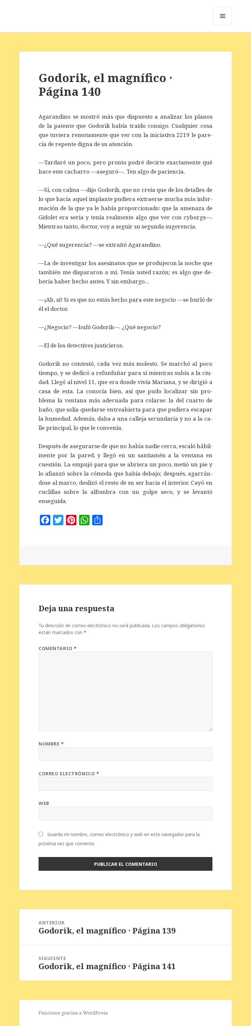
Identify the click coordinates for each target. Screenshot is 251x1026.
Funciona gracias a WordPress (73, 1013)
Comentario (58, 648)
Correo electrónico (69, 773)
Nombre (51, 744)
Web (44, 803)
